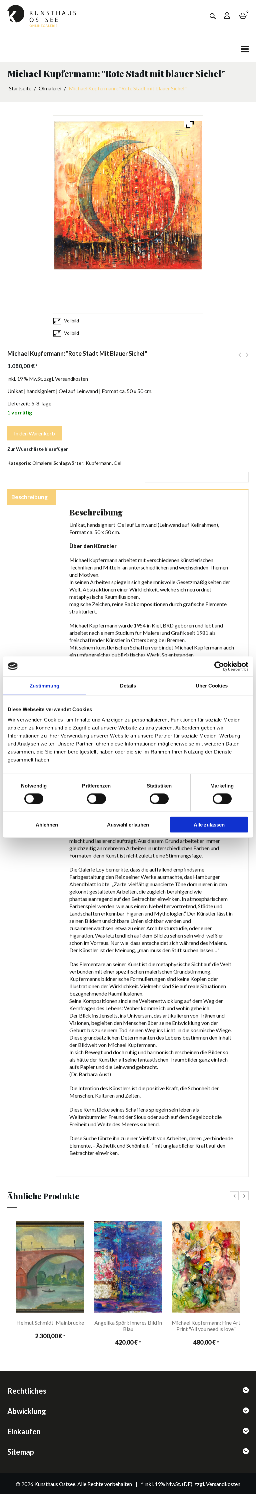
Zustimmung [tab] (44, 685)
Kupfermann (99, 463)
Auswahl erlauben (128, 825)
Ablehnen (47, 825)
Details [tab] (128, 685)
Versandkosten (71, 379)
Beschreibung (29, 496)
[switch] (90, 796)
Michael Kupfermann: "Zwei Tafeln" (239, 358)
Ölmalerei (50, 88)
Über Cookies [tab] (212, 685)
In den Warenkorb (34, 433)
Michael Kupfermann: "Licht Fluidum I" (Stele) (247, 358)
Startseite (20, 88)
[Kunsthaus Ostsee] (41, 17)
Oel (117, 463)
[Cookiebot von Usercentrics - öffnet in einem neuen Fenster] (219, 666)
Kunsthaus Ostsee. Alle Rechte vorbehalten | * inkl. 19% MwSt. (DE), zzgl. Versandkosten (137, 1484)
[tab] (31, 497)
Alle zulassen (209, 825)
